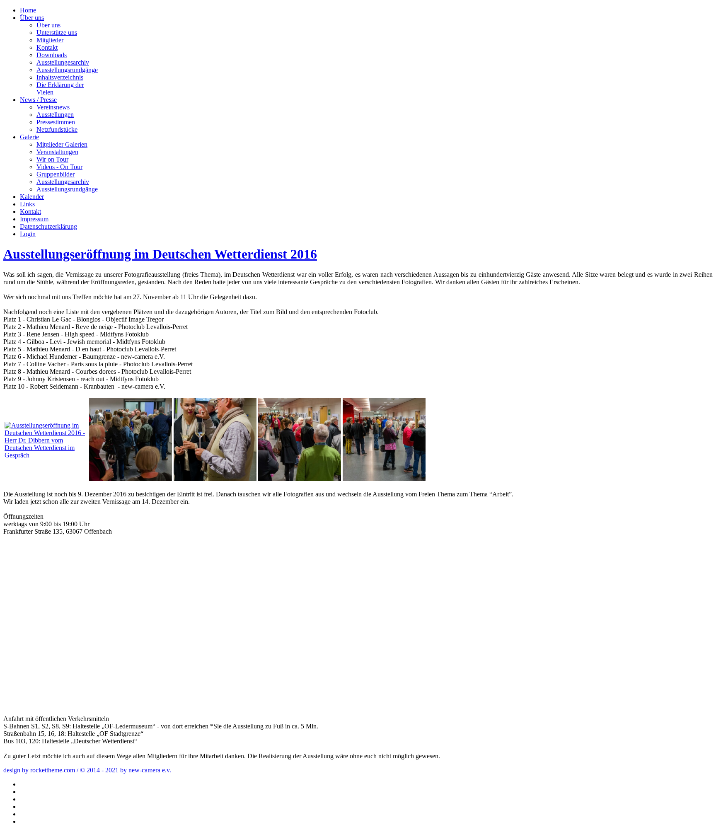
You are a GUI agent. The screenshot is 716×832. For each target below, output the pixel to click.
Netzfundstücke (56, 129)
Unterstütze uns (56, 32)
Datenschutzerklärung (48, 226)
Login (28, 233)
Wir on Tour (52, 159)
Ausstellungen (55, 114)
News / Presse (38, 99)
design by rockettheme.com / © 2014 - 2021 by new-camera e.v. (87, 770)
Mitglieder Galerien (61, 144)
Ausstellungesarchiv (62, 62)
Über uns (32, 17)
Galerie (29, 136)
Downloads (51, 54)
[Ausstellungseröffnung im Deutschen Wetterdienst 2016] (46, 455)
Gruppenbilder (55, 174)
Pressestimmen (55, 122)
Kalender (32, 196)
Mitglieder (49, 40)
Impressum (34, 219)
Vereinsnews (53, 107)
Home (28, 10)
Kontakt (47, 47)
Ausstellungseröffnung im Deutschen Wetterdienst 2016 (160, 254)
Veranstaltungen (57, 151)
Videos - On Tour (59, 166)
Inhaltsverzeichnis (59, 77)
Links (27, 204)
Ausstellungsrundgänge (67, 69)
